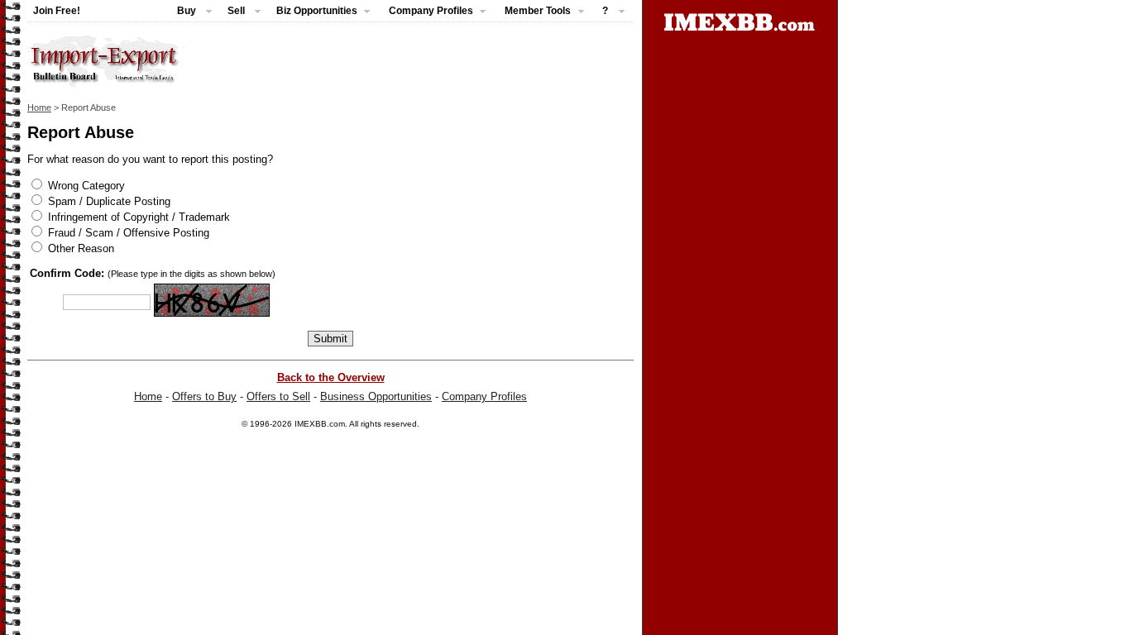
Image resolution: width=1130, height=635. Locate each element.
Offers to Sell (278, 396)
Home (39, 107)
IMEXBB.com (319, 423)
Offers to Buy (204, 396)
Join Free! (56, 11)
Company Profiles (484, 396)
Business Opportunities (376, 396)
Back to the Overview (331, 377)
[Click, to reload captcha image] (212, 300)
